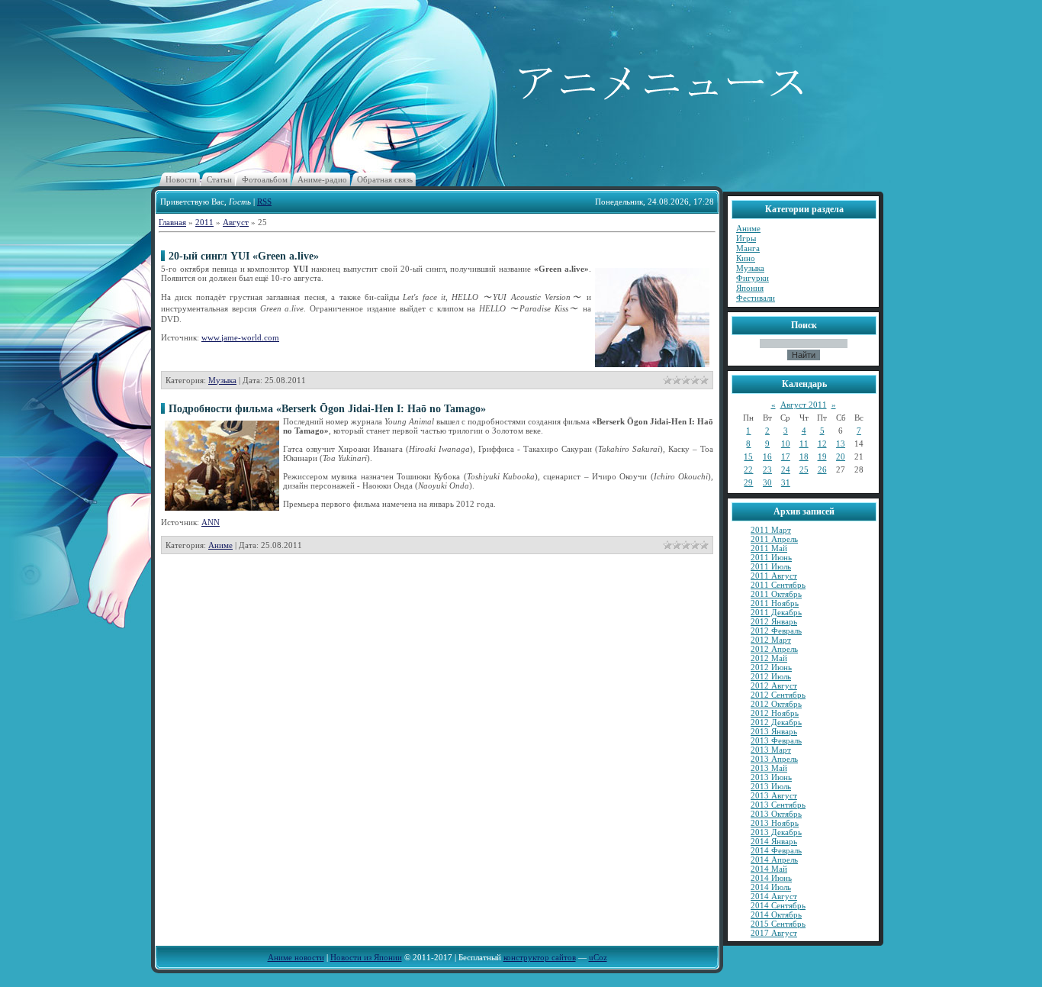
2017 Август (774, 932)
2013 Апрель (774, 758)
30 (767, 482)
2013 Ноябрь (775, 822)
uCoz (598, 957)
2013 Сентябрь (778, 804)
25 (804, 469)
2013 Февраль (776, 740)
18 (804, 456)
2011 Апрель (774, 538)
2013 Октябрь (776, 813)
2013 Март (771, 749)
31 (785, 482)
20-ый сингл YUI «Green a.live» (244, 256)
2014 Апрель (774, 859)
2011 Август (774, 575)
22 (748, 469)
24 (785, 469)
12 (822, 443)
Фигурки (752, 277)
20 (840, 456)
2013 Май (769, 768)
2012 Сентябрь (778, 694)
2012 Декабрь (776, 722)
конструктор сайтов (539, 957)
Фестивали (755, 297)
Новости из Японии (366, 957)
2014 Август (774, 896)
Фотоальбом (265, 179)
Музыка (222, 380)
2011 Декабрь (776, 612)
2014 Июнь (771, 877)
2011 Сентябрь (778, 584)
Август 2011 (803, 404)
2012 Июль (771, 676)
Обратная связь (385, 179)
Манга (748, 248)
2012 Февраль (776, 630)
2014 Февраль (776, 850)
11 (804, 443)
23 (767, 469)
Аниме (220, 545)
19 (822, 456)
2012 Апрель (774, 648)
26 (822, 469)
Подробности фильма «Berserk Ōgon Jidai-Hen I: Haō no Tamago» (327, 408)
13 (840, 443)
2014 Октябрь (776, 914)
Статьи (219, 179)
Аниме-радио (322, 179)
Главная (172, 222)
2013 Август (774, 795)
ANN (210, 522)
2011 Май (769, 548)
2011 (204, 222)
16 (767, 456)
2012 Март (771, 639)
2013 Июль (771, 786)
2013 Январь (774, 731)
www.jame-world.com (240, 337)
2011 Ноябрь (775, 603)
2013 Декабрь (776, 832)
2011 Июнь (771, 557)
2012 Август (774, 685)
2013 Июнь (771, 777)
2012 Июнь (771, 667)
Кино (745, 258)
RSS (264, 201)
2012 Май (769, 658)
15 (748, 456)
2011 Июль (771, 566)
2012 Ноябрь (775, 713)
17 (785, 456)
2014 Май (769, 868)
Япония (750, 287)
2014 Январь (774, 841)
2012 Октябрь (776, 703)
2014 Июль (771, 887)
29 (748, 482)
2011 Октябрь (776, 593)
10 (785, 443)
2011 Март (771, 529)
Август (236, 222)
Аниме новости (296, 957)
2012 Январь (774, 621)
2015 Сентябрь (778, 923)
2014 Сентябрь (778, 905)
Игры (746, 238)
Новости (181, 179)
